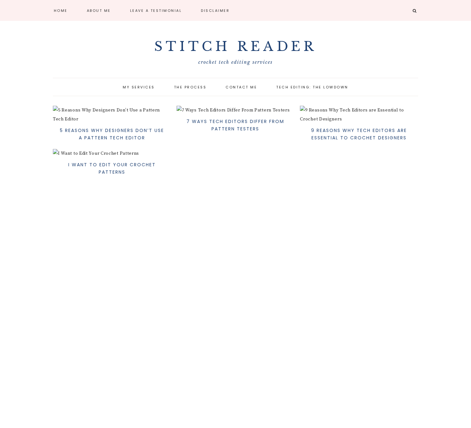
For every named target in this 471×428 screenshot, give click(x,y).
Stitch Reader (235, 46)
